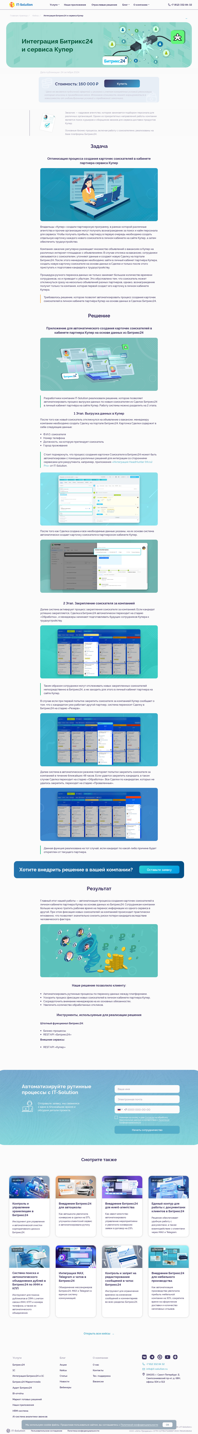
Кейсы (35, 15)
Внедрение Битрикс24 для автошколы (75, 1205)
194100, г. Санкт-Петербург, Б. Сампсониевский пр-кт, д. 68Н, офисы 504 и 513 (163, 1378)
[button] (122, 83)
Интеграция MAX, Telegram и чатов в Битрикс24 (72, 1277)
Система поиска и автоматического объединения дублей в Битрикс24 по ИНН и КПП (29, 1280)
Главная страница (19, 15)
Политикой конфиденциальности (139, 1424)
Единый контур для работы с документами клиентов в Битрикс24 (168, 1207)
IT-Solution (24, 4)
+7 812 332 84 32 (155, 1364)
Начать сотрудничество (147, 1129)
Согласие (149, 1117)
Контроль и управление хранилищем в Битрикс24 (23, 1209)
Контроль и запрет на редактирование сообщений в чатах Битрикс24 (120, 1278)
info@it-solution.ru (157, 1368)
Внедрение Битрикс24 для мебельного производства (168, 1277)
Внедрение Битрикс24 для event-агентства (121, 1205)
